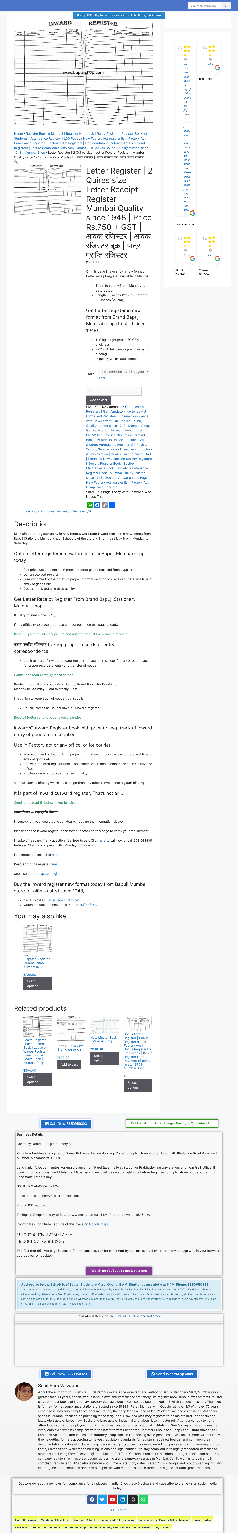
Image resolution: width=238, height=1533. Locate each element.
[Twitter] (102, 1499)
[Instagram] (133, 1499)
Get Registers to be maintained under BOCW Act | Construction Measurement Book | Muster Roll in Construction (115, 435)
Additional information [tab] (56, 511)
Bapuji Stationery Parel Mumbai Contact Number (120, 1527)
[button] (16, 162)
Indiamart (154, 1316)
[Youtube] (112, 1499)
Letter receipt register (62, 900)
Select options (32, 983)
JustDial (120, 1316)
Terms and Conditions (47, 1527)
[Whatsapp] (143, 1499)
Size (91, 374)
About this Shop (75, 1527)
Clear (101, 378)
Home (18, 133)
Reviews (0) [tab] (82, 511)
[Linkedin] (122, 1499)
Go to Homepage (26, 1520)
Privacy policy (202, 1520)
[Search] (226, 5)
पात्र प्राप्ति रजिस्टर (85, 905)
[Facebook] (92, 1499)
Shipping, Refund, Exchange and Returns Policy (103, 1520)
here (102, 840)
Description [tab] (31, 511)
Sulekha (134, 1316)
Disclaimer (21, 1527)
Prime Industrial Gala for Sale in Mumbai (164, 1520)
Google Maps (99, 1224)
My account (163, 1527)
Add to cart (98, 400)
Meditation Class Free (55, 1520)
